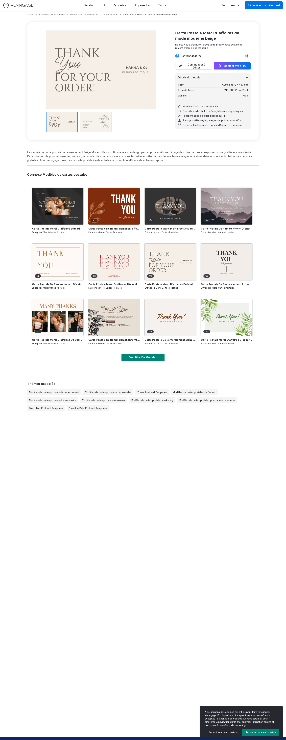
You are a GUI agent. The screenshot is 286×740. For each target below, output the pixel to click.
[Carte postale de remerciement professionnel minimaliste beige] (226, 262)
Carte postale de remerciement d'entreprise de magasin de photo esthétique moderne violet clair (226, 228)
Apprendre (142, 5)
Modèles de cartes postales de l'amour (194, 392)
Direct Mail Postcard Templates (46, 408)
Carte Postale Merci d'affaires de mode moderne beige (170, 284)
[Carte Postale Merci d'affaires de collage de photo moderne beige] (57, 317)
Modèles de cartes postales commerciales (108, 392)
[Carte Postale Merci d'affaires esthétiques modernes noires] (57, 206)
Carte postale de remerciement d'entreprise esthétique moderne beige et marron (57, 284)
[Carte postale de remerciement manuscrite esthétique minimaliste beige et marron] (170, 317)
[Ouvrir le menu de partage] (247, 56)
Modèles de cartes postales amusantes (103, 400)
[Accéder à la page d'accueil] (18, 5)
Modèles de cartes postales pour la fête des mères (207, 400)
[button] (193, 65)
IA (104, 5)
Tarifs (162, 5)
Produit (89, 5)
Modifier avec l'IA (235, 66)
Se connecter (231, 5)
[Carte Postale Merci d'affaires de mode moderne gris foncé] (170, 206)
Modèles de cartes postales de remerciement (54, 392)
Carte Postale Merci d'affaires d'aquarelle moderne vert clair (226, 339)
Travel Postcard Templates (152, 392)
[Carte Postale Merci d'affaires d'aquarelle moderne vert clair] (226, 317)
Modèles (120, 5)
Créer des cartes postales (52, 14)
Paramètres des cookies (223, 732)
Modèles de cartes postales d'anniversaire (52, 400)
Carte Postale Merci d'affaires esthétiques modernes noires (57, 228)
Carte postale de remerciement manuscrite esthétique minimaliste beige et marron (170, 339)
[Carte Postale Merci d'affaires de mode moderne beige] (170, 262)
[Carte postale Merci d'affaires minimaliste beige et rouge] (114, 262)
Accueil (31, 14)
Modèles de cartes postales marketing (152, 400)
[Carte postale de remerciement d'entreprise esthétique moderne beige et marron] (57, 262)
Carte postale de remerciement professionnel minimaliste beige (226, 284)
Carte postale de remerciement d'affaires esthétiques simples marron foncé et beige (114, 228)
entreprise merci (111, 14)
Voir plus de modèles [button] (143, 357)
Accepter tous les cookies (261, 732)
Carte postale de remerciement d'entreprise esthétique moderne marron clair (114, 339)
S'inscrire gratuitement (263, 5)
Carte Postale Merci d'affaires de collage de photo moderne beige (57, 339)
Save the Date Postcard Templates (88, 408)
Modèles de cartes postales (84, 14)
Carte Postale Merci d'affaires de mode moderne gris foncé (170, 228)
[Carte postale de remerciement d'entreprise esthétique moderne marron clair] (114, 317)
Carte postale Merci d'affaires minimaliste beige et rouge (114, 284)
